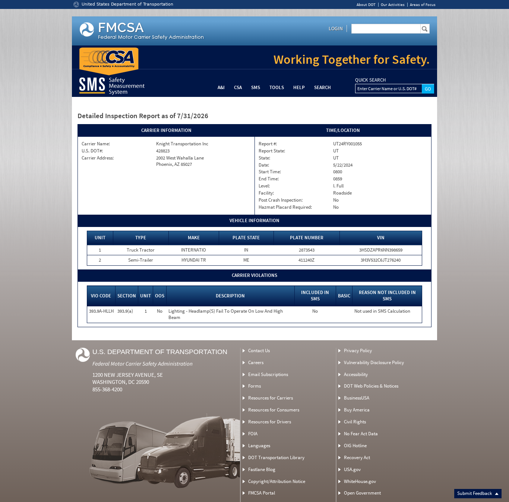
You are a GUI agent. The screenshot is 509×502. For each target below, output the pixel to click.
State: (264, 158)
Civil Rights (355, 422)
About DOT (366, 5)
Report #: (268, 144)
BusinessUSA (356, 398)
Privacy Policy (358, 350)
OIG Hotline (355, 445)
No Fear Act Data (361, 433)
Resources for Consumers (273, 410)
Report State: (272, 151)
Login (336, 28)
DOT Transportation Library (276, 457)
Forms (254, 386)
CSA (238, 87)
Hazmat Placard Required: (285, 207)
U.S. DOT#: (92, 151)
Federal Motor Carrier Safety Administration (142, 363)
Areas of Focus (423, 5)
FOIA (252, 433)
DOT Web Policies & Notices (371, 386)
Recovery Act (357, 457)
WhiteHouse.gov (360, 481)
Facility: (266, 193)
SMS (255, 87)
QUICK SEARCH (370, 80)
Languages (259, 445)
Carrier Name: (96, 144)
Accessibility (356, 374)
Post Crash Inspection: (281, 200)
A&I (221, 87)
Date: (264, 165)
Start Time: (270, 172)
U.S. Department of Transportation (159, 352)
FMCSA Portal (261, 493)
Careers (255, 362)
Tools (276, 87)
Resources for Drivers (269, 422)
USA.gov (352, 469)
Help (299, 87)
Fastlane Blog (261, 469)
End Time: (269, 179)
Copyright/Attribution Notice (276, 481)
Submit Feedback (475, 493)
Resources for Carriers (270, 398)
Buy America (357, 410)
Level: (264, 186)
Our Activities (393, 5)
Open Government (362, 493)
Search (322, 87)
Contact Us (259, 350)
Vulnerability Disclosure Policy (374, 362)
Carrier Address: (98, 158)
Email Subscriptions (268, 374)
